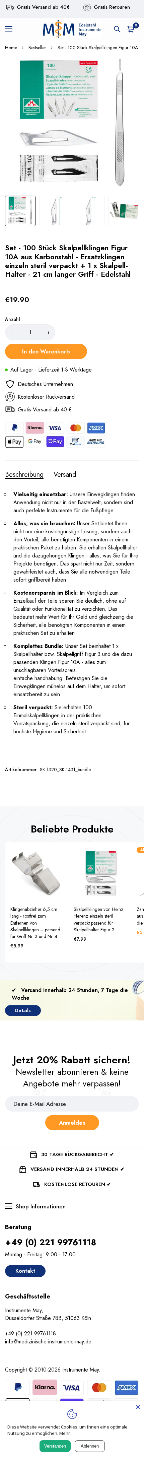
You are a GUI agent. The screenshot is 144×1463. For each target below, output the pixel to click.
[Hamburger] (11, 29)
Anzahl (12, 319)
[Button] (117, 29)
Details (23, 1010)
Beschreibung (24, 475)
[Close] (138, 1407)
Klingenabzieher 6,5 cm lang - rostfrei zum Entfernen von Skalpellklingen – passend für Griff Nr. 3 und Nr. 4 (35, 923)
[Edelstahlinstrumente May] (72, 29)
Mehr (64, 1433)
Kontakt (25, 1271)
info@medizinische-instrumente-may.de (48, 1341)
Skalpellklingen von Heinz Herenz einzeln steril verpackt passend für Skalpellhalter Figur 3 (98, 919)
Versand (65, 475)
